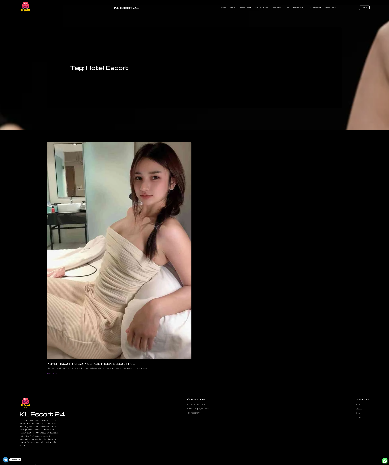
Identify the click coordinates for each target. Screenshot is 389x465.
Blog (358, 413)
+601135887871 (193, 413)
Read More (52, 373)
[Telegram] (5, 459)
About (358, 404)
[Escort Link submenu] (335, 7)
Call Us (364, 7)
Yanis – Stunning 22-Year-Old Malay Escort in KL (91, 363)
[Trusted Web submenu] (304, 7)
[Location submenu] (280, 7)
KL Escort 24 (126, 8)
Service (359, 409)
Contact (359, 417)
